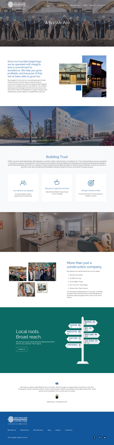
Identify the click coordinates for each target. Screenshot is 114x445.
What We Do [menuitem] (24, 430)
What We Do (63, 5)
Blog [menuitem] (49, 430)
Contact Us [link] (21, 349)
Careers (92, 5)
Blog (85, 5)
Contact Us (101, 5)
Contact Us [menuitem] (68, 430)
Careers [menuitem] (58, 430)
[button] (51, 5)
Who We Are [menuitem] (12, 430)
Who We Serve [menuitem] (38, 430)
